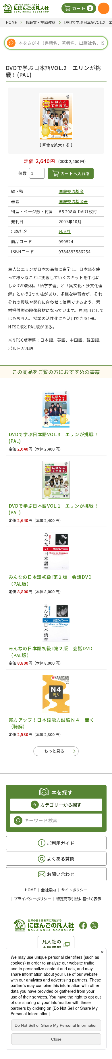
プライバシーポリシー (32, 898)
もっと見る (54, 751)
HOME (30, 889)
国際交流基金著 (73, 201)
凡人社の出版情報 (51, 944)
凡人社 (65, 231)
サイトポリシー (74, 889)
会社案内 (48, 889)
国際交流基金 (71, 191)
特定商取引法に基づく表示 (78, 898)
